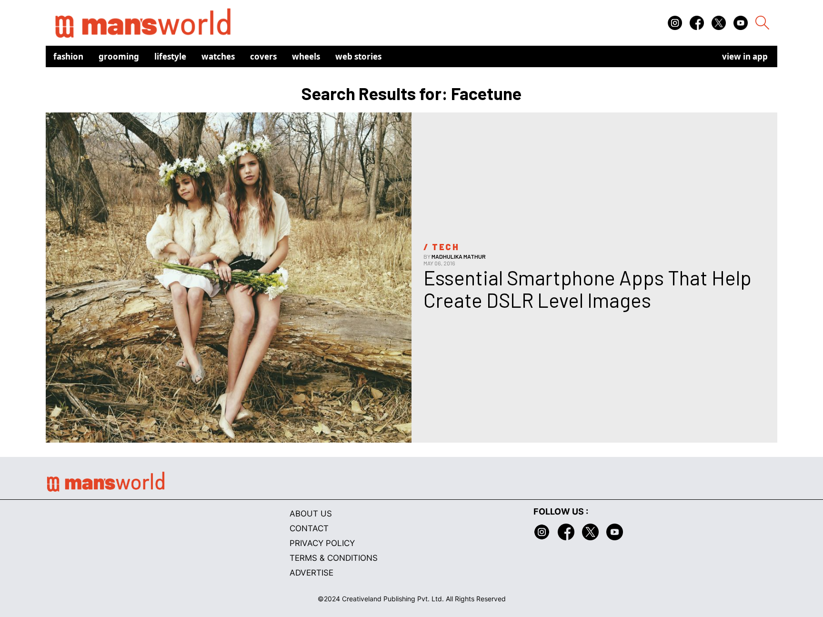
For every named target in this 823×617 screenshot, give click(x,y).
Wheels (306, 56)
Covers (263, 56)
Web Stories (358, 56)
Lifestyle (170, 56)
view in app (745, 56)
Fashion (68, 56)
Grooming (119, 56)
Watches (218, 56)
